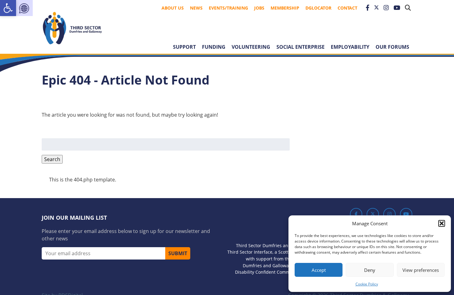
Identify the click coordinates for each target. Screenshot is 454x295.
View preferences (420, 270)
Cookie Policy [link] (366, 284)
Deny (369, 270)
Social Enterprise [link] (300, 47)
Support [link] (184, 47)
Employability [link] (350, 47)
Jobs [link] (259, 8)
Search (52, 159)
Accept (319, 270)
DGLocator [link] (318, 8)
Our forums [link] (392, 47)
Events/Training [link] (228, 8)
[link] (8, 8)
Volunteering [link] (251, 47)
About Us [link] (173, 8)
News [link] (196, 8)
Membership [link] (285, 8)
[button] (442, 223)
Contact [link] (347, 8)
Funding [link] (213, 47)
